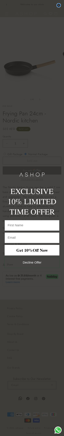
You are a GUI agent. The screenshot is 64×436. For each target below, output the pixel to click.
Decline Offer (32, 262)
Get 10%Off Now (32, 250)
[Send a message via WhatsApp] (58, 430)
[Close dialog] (58, 5)
